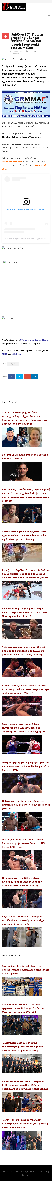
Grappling (32, 51)
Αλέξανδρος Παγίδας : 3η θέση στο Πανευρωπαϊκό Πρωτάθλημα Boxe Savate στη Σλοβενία (25, 969)
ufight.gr (16, 354)
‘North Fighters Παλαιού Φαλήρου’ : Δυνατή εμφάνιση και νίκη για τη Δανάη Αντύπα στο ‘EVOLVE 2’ (25, 1123)
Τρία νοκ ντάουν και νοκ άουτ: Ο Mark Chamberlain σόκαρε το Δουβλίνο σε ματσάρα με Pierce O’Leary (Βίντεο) (23, 651)
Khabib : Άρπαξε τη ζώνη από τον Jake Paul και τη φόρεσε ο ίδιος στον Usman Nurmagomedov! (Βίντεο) (24, 612)
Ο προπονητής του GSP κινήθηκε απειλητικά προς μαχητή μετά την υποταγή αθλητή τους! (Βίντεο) (22, 881)
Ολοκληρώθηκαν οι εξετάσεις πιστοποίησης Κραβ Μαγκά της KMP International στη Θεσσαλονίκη (23, 1046)
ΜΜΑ (4, 354)
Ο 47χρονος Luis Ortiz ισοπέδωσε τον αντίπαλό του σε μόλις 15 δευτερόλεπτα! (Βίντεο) (26, 805)
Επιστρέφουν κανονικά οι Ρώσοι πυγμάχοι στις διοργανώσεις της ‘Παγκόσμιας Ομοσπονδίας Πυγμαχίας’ (24, 728)
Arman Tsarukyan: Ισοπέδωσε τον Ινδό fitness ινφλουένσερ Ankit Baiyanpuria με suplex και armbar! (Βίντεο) (25, 689)
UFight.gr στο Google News (34, 340)
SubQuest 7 (13, 363)
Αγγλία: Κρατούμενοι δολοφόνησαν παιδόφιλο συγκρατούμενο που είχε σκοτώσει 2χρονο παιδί (23, 920)
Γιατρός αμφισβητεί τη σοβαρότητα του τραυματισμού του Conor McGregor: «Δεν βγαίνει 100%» (25, 766)
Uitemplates (26, 1175)
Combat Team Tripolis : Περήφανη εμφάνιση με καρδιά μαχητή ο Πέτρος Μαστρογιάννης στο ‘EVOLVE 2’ (23, 1008)
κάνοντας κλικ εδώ (12, 161)
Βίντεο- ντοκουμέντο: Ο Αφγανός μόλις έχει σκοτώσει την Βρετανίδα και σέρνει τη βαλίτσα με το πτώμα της (25, 535)
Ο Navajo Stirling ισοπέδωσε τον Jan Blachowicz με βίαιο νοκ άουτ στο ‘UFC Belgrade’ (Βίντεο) (23, 843)
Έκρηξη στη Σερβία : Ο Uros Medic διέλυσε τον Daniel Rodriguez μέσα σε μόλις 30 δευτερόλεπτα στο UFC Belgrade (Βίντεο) (26, 574)
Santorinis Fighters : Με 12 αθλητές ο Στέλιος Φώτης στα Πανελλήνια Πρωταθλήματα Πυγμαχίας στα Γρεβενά (25, 1085)
